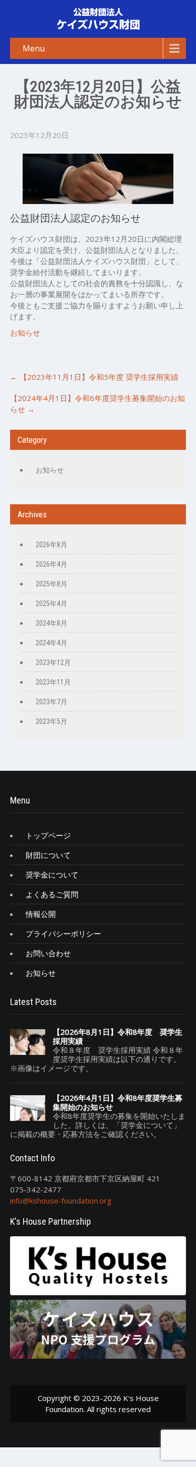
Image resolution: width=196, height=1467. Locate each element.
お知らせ (25, 332)
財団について (48, 855)
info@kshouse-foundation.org (61, 1200)
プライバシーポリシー (63, 933)
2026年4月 (51, 564)
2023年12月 (53, 662)
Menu (34, 48)
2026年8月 (51, 545)
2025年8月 (51, 584)
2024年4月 (51, 643)
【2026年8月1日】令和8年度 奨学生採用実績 (117, 1036)
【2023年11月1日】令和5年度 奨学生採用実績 (94, 377)
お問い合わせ (48, 953)
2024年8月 (51, 623)
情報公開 (41, 914)
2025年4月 (51, 603)
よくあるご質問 (52, 894)
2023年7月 (51, 702)
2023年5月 (51, 721)
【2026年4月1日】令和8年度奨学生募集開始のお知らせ (117, 1102)
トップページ (48, 835)
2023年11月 (53, 682)
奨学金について (52, 875)
